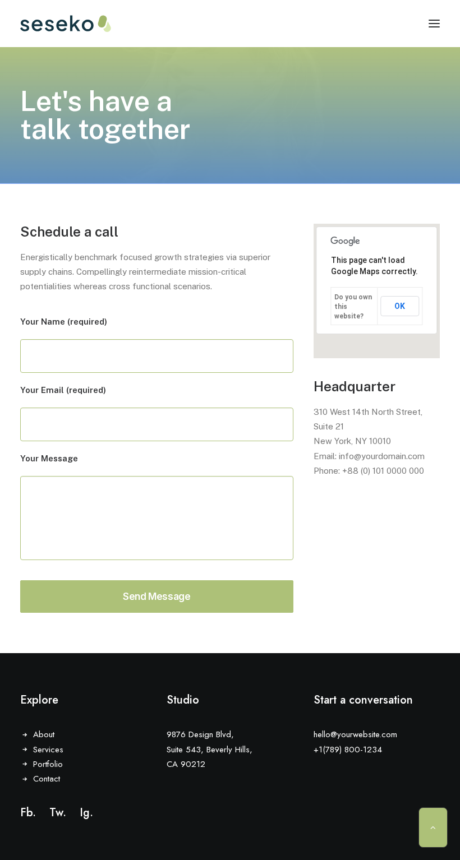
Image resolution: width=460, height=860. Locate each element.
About (43, 734)
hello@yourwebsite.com (355, 734)
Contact (46, 779)
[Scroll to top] (433, 826)
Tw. (57, 812)
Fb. (28, 812)
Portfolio (48, 764)
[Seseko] (65, 23)
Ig (85, 812)
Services (48, 749)
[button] (434, 23)
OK (399, 306)
